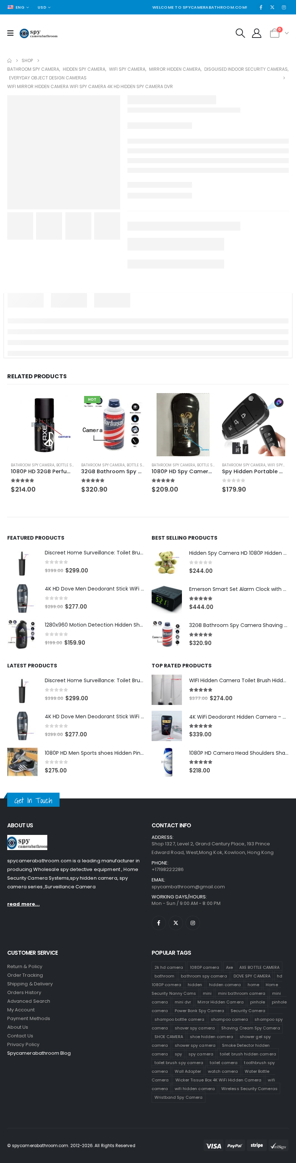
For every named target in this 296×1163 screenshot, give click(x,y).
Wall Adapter (188, 1089)
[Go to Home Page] (9, 77)
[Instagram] (283, 24)
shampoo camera (229, 1037)
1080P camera (204, 985)
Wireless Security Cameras (249, 1107)
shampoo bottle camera (179, 1037)
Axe (229, 985)
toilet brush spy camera (179, 1081)
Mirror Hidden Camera (220, 1020)
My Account (21, 1028)
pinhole (257, 1020)
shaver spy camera (195, 1046)
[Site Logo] (38, 49)
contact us (20, 1054)
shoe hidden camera (211, 1055)
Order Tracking (25, 993)
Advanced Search (28, 1019)
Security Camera (248, 1029)
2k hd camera (168, 985)
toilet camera (224, 1081)
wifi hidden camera (195, 1107)
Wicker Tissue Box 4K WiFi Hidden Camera (218, 1098)
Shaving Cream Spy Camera (250, 1046)
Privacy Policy (23, 1062)
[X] (272, 24)
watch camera (223, 1089)
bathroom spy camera (204, 994)
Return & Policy (24, 984)
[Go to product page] (39, 442)
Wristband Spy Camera (178, 1115)
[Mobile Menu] (12, 50)
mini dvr (183, 1020)
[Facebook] (261, 24)
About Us (18, 1045)
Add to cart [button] (60, 421)
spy (178, 1072)
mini (207, 1011)
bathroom (164, 994)
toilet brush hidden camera (248, 1072)
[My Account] (256, 50)
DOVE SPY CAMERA (252, 994)
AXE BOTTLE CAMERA (259, 985)
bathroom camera (150, 7)
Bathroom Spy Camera (29, 483)
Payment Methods (28, 1036)
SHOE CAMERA (168, 1055)
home (253, 1003)
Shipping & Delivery (30, 1002)
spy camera (200, 1072)
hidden (195, 1003)
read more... (23, 922)
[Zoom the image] (27, 857)
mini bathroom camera (241, 1011)
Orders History (24, 1010)
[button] (240, 50)
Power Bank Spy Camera (199, 1029)
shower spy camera (195, 1063)
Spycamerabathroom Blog (39, 1071)
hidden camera (196, 7)
